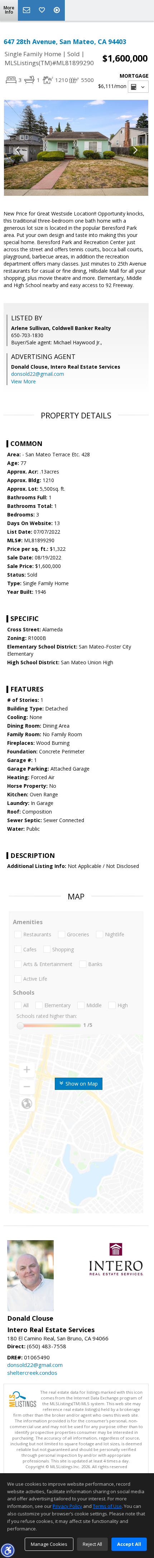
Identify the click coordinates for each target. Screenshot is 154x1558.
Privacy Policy (67, 1506)
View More (23, 381)
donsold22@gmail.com (37, 373)
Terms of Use (107, 1506)
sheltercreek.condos (32, 1372)
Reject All (92, 1544)
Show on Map (81, 1083)
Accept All (129, 1544)
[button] (7, 1550)
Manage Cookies (49, 1544)
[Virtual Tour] (57, 10)
